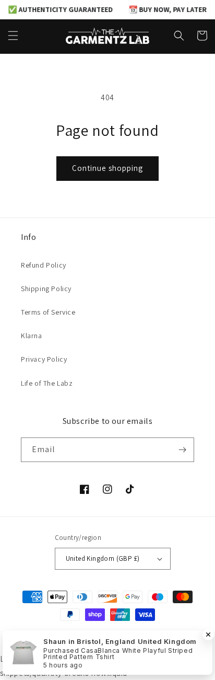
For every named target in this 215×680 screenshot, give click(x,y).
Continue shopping (107, 168)
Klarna (31, 335)
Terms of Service (48, 312)
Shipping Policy (46, 288)
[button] (13, 35)
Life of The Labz (47, 383)
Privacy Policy (44, 359)
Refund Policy (43, 265)
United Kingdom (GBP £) (103, 558)
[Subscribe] (182, 449)
